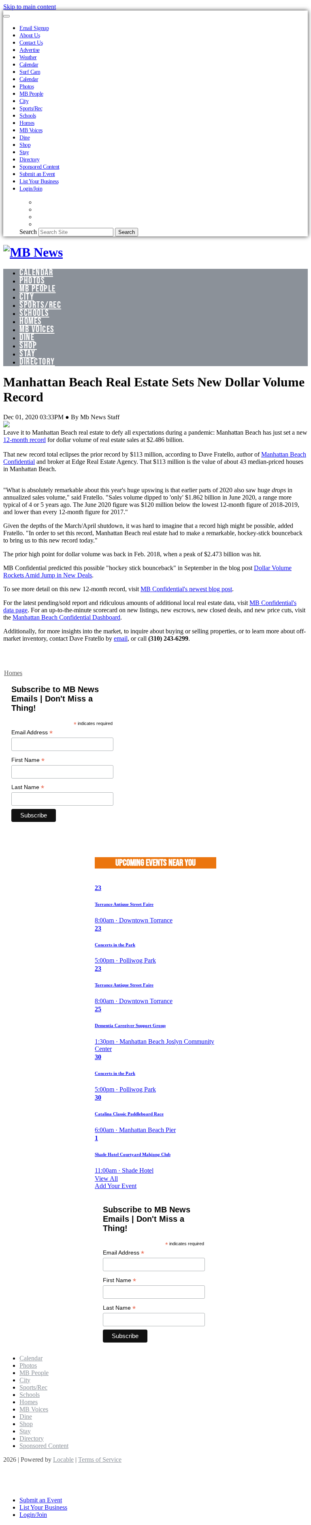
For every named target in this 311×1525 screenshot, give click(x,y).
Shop (24, 145)
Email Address (32, 732)
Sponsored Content (39, 166)
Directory (29, 159)
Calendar (28, 64)
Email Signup (34, 28)
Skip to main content (29, 6)
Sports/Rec (30, 108)
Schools (27, 115)
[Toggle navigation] (6, 16)
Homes (26, 123)
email (121, 638)
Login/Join (30, 188)
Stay (24, 152)
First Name (28, 760)
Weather (28, 57)
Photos (26, 86)
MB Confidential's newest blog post (186, 589)
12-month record (24, 439)
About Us (29, 35)
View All (106, 1178)
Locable (63, 1459)
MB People (31, 93)
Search (28, 231)
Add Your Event (115, 1185)
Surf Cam (29, 72)
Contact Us (31, 42)
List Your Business (38, 181)
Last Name (27, 787)
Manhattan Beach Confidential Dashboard (66, 617)
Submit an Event (37, 174)
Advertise (29, 50)
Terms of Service (99, 1459)
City (23, 101)
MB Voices (31, 130)
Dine (24, 137)
